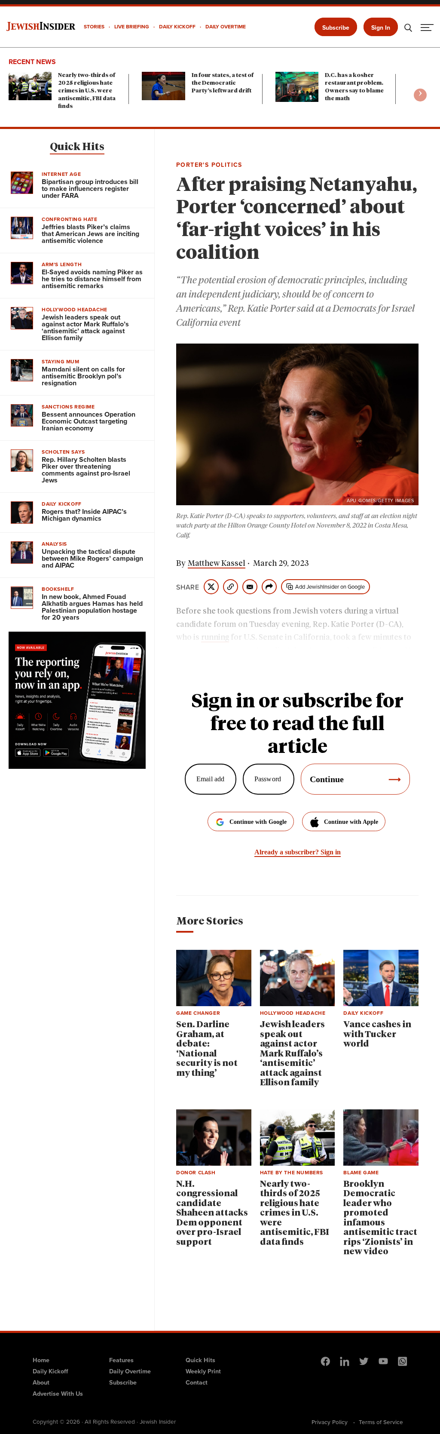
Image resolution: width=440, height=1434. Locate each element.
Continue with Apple (351, 822)
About (41, 1382)
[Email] (249, 586)
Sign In (380, 27)
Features (121, 1359)
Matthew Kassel (216, 564)
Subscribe (335, 27)
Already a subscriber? (297, 852)
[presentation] (420, 95)
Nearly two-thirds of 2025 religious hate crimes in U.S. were (87, 91)
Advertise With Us (58, 1393)
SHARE (187, 586)
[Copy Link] (230, 586)
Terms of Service (381, 1422)
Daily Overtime (130, 1371)
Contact (197, 1382)
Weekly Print (203, 1371)
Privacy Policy (330, 1422)
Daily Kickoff (50, 1371)
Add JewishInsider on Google (330, 586)
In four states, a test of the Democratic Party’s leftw (223, 83)
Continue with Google (258, 822)
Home (41, 1359)
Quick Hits (77, 147)
